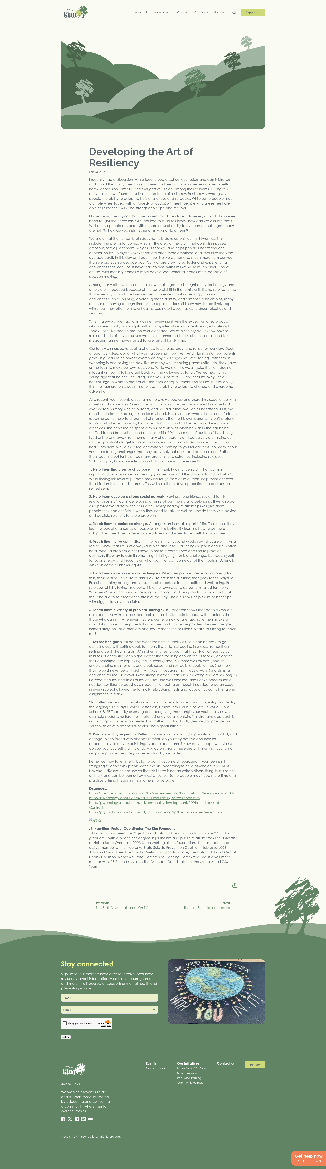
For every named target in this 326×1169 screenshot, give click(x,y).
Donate (255, 1064)
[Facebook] (63, 1119)
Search (234, 13)
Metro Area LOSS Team (192, 1068)
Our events (201, 12)
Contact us (226, 1063)
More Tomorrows (187, 1073)
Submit (65, 1037)
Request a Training (189, 1078)
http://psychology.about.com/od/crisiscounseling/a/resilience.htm (144, 798)
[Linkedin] (84, 1119)
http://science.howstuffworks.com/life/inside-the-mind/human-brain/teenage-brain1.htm (163, 793)
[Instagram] (77, 1119)
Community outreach (191, 1082)
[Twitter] (70, 1119)
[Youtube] (90, 1119)
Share (234, 885)
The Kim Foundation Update (207, 905)
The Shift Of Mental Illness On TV (122, 905)
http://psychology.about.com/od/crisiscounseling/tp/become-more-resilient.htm (156, 812)
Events (151, 1063)
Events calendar (156, 1068)
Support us (253, 12)
